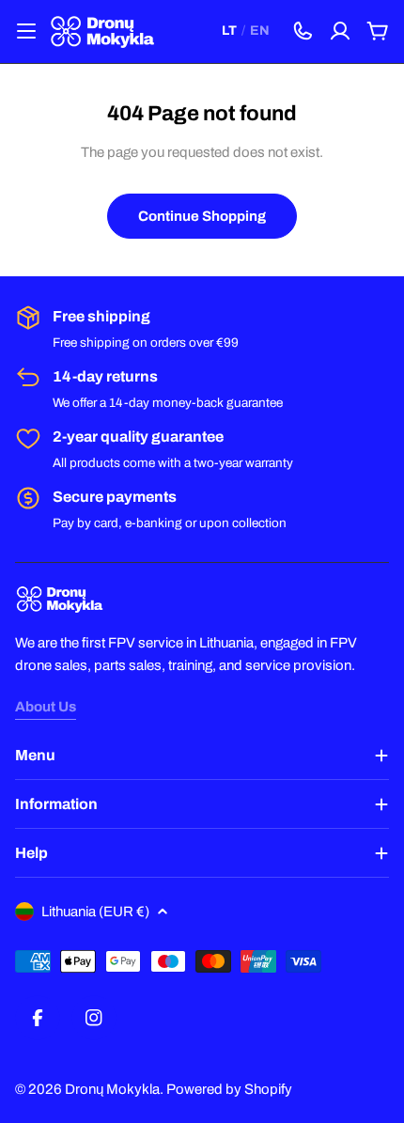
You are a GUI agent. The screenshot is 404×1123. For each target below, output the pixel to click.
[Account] (340, 31)
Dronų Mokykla (112, 1089)
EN (260, 30)
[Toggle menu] (26, 31)
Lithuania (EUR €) (95, 911)
